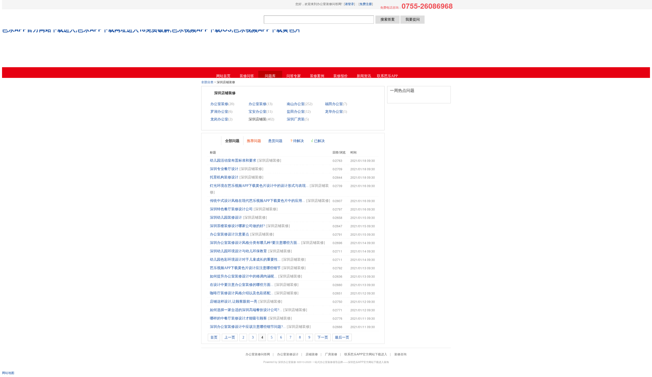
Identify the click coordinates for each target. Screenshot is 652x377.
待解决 (297, 140)
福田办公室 (334, 104)
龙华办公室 (334, 112)
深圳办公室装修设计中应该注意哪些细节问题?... (248, 327)
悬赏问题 (275, 140)
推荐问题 (254, 140)
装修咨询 (400, 354)
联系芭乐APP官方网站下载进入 (365, 354)
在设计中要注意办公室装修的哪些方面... (242, 285)
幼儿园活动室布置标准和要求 (233, 160)
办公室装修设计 (287, 354)
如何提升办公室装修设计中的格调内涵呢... (243, 276)
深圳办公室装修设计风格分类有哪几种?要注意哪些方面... (255, 243)
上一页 (229, 337)
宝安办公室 (257, 112)
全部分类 (207, 82)
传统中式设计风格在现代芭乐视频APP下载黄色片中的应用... (257, 201)
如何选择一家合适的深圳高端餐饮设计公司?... (246, 310)
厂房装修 (331, 354)
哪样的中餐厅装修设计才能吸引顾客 (238, 318)
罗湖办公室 (219, 112)
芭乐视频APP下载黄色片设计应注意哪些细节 (245, 268)
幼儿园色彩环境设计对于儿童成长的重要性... (245, 259)
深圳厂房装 (296, 119)
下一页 (322, 337)
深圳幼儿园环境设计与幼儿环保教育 (238, 251)
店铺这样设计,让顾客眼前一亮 (233, 301)
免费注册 (366, 4)
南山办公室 (296, 104)
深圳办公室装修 (287, 362)
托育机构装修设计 (224, 177)
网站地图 (8, 372)
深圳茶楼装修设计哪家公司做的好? (237, 226)
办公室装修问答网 (234, 19)
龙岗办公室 (219, 119)
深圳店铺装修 (269, 160)
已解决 (318, 140)
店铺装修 (312, 354)
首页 (214, 337)
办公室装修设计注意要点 (229, 234)
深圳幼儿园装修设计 (226, 217)
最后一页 (342, 337)
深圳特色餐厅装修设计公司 (231, 209)
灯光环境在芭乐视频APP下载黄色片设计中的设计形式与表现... (259, 186)
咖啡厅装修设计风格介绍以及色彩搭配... (242, 293)
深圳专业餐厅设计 (224, 169)
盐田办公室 (296, 112)
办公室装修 (219, 104)
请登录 (349, 4)
